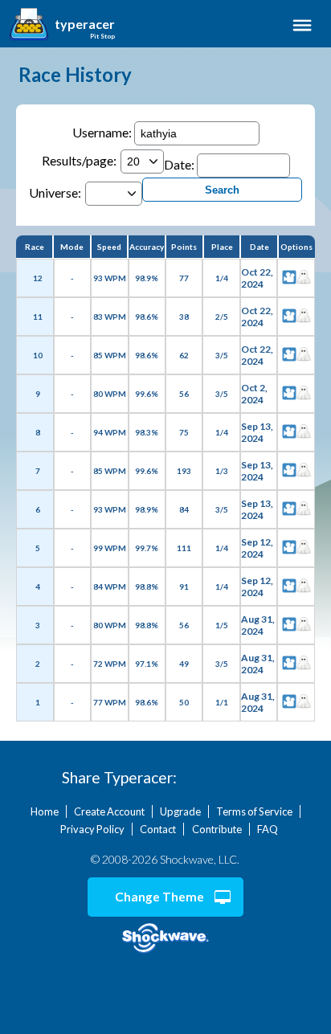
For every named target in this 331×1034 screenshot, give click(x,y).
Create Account (109, 811)
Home (45, 811)
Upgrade (180, 811)
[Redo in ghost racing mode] (303, 278)
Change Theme (159, 896)
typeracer (85, 24)
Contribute (217, 829)
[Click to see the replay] (289, 278)
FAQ (267, 829)
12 (38, 278)
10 (38, 355)
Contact (158, 829)
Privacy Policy (92, 829)
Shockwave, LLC (165, 938)
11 (38, 316)
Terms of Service (254, 811)
